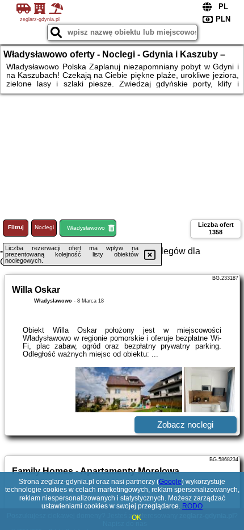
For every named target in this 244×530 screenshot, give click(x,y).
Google (170, 482)
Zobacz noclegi (185, 424)
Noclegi (44, 227)
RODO (192, 506)
